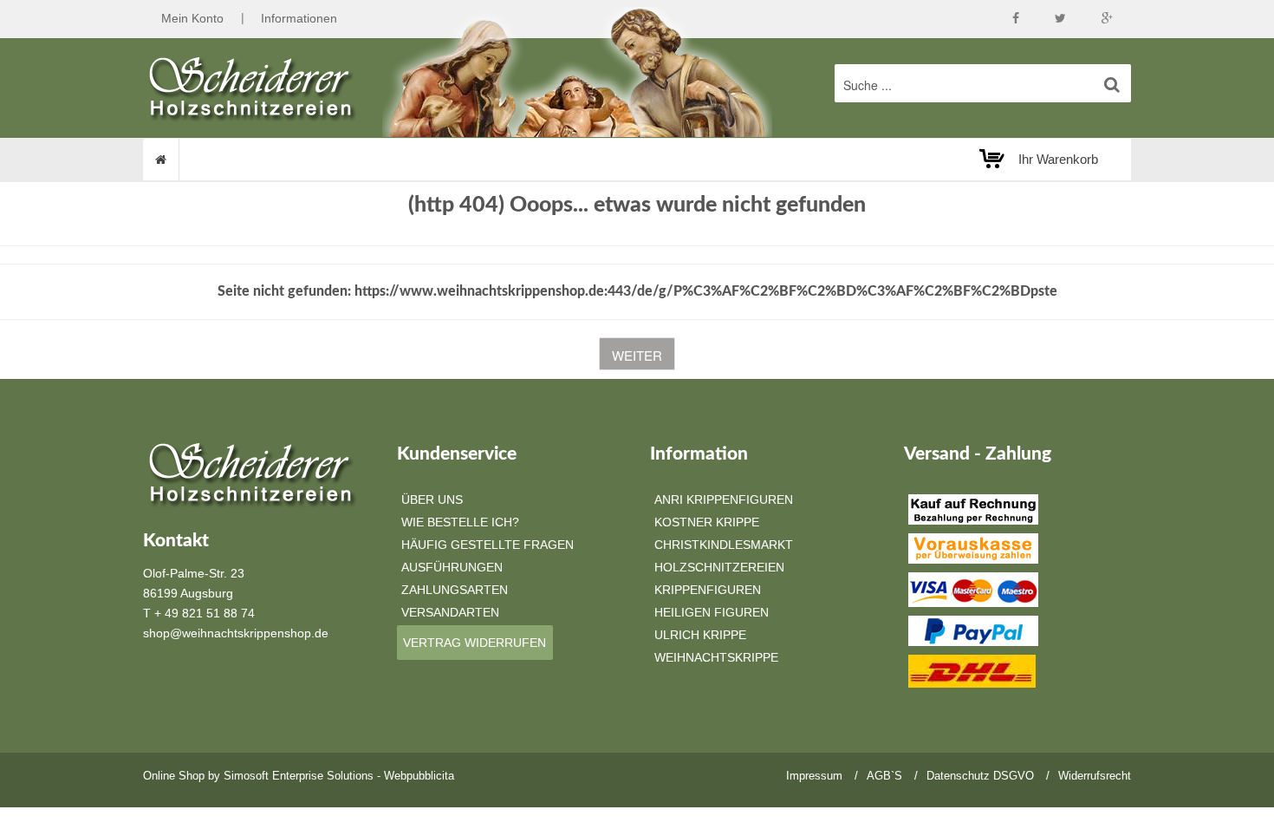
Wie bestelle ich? (460, 522)
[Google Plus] (1107, 18)
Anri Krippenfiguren (723, 499)
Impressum (814, 775)
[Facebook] (1016, 18)
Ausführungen (452, 567)
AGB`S (884, 775)
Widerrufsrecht (1094, 775)
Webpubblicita (419, 775)
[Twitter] (1060, 18)
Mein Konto (192, 18)
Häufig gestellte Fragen (487, 545)
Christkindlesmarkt (723, 545)
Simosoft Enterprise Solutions (299, 775)
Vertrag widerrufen (474, 642)
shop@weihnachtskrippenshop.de (235, 633)
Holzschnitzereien (719, 567)
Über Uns (432, 499)
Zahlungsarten (454, 590)
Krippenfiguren (707, 590)
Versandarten (450, 612)
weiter (637, 355)
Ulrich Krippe (700, 635)
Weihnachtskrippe (716, 657)
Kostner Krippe (706, 522)
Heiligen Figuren (711, 612)
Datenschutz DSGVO (980, 775)
